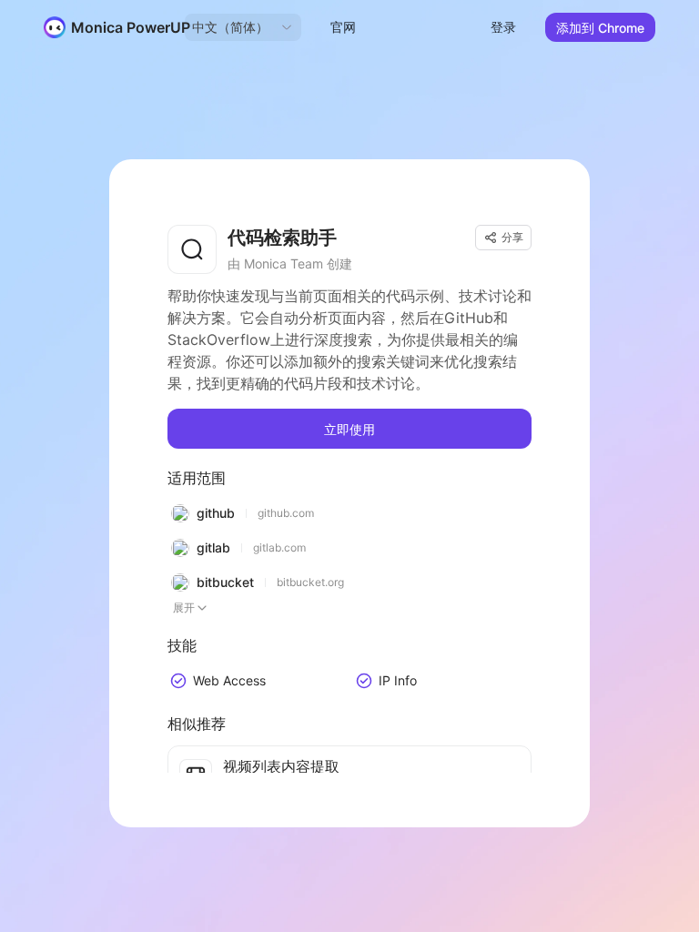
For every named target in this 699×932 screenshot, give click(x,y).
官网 (343, 27)
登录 (503, 27)
